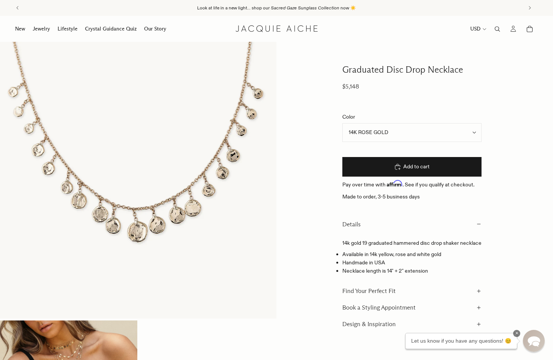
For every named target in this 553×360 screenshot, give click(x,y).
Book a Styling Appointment (379, 307)
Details (351, 224)
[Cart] (529, 29)
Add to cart (416, 166)
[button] (534, 341)
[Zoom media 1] (138, 180)
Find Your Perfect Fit (369, 290)
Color (348, 116)
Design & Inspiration (369, 324)
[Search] (497, 29)
